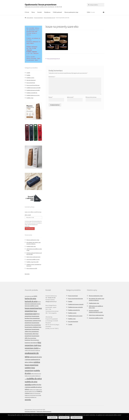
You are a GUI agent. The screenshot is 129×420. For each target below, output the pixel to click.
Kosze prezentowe (38, 17)
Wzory (33, 12)
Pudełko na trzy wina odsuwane (35, 393)
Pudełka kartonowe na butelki (33, 87)
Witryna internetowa (91, 97)
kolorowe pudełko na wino (31, 305)
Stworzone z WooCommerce (44, 411)
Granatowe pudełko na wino (33, 259)
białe (32, 296)
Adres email (70, 97)
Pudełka (28, 75)
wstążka (28, 400)
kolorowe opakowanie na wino (33, 303)
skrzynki (37, 395)
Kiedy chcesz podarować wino (33, 257)
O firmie (27, 12)
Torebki (28, 72)
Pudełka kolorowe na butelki (33, 90)
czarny (35, 296)
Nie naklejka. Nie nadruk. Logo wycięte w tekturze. (34, 243)
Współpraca (47, 12)
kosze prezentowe (31, 308)
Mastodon (27, 274)
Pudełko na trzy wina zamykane (30, 395)
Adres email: (28, 215)
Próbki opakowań (57, 12)
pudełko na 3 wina (32, 389)
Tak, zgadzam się (52, 417)
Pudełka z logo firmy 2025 (32, 262)
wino (35, 397)
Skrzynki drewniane (31, 80)
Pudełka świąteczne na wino (33, 95)
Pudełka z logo (30, 97)
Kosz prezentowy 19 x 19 (49, 17)
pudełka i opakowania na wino (36, 373)
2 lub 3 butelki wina (28, 296)
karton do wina (30, 298)
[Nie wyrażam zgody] (127, 416)
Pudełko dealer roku (31, 246)
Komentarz (52, 76)
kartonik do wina (31, 301)
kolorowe (39, 301)
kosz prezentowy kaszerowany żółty (32, 336)
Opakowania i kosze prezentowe (40, 4)
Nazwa (51, 97)
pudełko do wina (34, 378)
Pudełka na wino (30, 77)
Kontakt (39, 12)
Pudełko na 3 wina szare (33, 391)
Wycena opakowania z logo (71, 12)
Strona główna (30, 17)
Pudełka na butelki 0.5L (32, 92)
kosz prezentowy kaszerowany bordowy (32, 316)
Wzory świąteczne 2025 (32, 268)
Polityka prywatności (30, 411)
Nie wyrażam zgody (64, 417)
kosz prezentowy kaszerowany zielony (33, 329)
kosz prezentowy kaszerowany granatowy (33, 323)
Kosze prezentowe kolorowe (33, 85)
